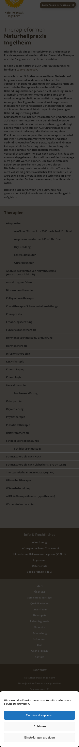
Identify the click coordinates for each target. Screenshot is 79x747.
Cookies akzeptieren (39, 715)
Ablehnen (39, 726)
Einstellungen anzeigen (39, 737)
